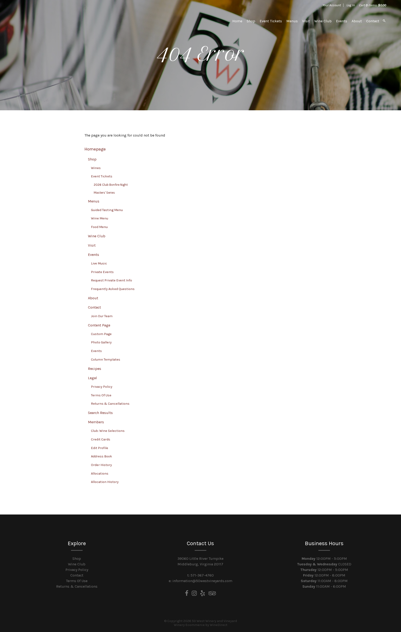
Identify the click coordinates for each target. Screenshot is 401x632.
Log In (350, 5)
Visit (306, 21)
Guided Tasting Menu (107, 210)
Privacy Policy (101, 387)
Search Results (100, 412)
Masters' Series (104, 192)
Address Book (101, 456)
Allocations (99, 474)
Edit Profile (99, 448)
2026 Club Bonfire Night (111, 184)
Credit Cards (100, 439)
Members (96, 422)
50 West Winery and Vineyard (47, 21)
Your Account (332, 5)
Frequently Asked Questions (113, 289)
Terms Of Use (101, 395)
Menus (292, 21)
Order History (101, 465)
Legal (92, 378)
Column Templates (105, 360)
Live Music (99, 263)
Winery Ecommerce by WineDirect (200, 625)
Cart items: (372, 5)
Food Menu (99, 227)
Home (237, 21)
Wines (96, 168)
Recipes (94, 368)
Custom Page (101, 334)
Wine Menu (99, 218)
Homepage (95, 149)
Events (341, 21)
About (357, 21)
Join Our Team (102, 316)
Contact (372, 21)
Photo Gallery (101, 342)
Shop (251, 21)
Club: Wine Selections (108, 431)
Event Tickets (271, 21)
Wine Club (323, 21)
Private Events (102, 272)
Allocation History (105, 482)
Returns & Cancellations (110, 404)
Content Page (99, 325)
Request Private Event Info (111, 280)
